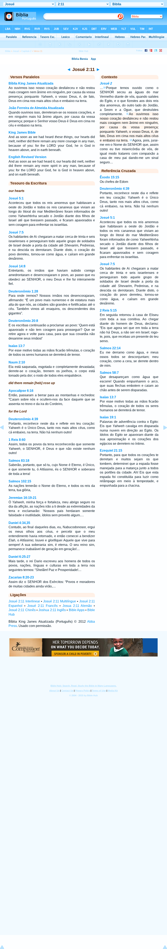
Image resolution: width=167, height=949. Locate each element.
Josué (16, 51)
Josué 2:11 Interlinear (24, 601)
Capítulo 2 (26, 51)
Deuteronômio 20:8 (23, 320)
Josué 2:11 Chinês (22, 610)
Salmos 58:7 (109, 372)
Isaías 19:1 (108, 417)
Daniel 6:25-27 (19, 556)
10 (104, 87)
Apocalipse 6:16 (21, 390)
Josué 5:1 (16, 198)
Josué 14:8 (17, 266)
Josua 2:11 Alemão (77, 605)
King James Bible (22, 132)
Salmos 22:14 (110, 348)
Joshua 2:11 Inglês (52, 610)
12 (131, 140)
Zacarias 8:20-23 (21, 577)
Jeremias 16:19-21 (22, 497)
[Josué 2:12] (162, 436)
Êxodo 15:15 (109, 177)
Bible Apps (77, 610)
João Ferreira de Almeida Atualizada (36, 108)
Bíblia (7, 51)
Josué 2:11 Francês (42, 605)
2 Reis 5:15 (108, 310)
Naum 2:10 (17, 362)
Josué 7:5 (16, 232)
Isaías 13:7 (17, 346)
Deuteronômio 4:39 (23, 419)
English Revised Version (27, 157)
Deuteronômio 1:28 (23, 291)
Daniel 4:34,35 (19, 523)
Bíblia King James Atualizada (31, 83)
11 (127, 113)
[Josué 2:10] (5, 436)
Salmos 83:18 (19, 460)
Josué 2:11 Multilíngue (59, 601)
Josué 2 (106, 83)
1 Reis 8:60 (17, 439)
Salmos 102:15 (20, 481)
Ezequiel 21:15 (111, 450)
